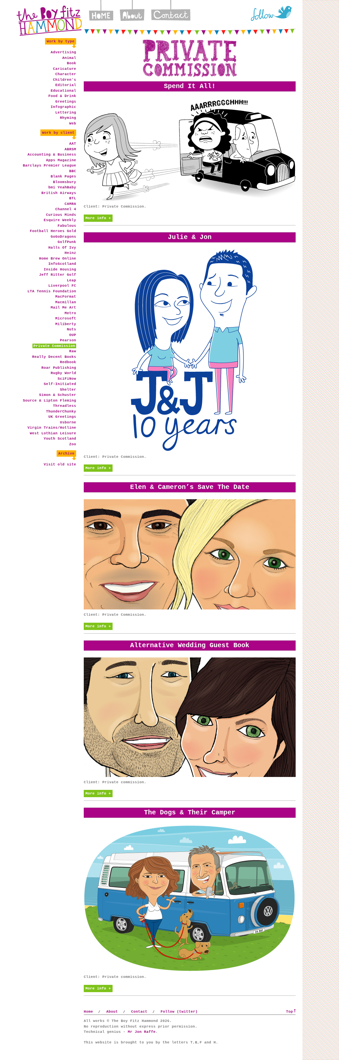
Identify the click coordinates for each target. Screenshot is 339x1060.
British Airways (58, 193)
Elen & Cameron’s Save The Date (189, 487)
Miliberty (65, 324)
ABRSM (70, 149)
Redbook (68, 362)
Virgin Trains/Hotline (51, 428)
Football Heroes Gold (53, 231)
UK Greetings (62, 417)
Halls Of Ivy (62, 248)
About (132, 13)
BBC (72, 171)
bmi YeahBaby (62, 187)
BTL (72, 198)
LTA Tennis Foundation (51, 291)
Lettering (65, 113)
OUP (72, 335)
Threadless (64, 406)
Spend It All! (190, 86)
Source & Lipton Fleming (49, 401)
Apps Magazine (61, 160)
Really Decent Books (54, 357)
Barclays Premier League (49, 166)
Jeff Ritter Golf (57, 275)
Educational (63, 91)
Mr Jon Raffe (142, 1032)
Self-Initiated (60, 384)
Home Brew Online (57, 259)
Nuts (71, 329)
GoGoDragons (63, 237)
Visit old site (60, 464)
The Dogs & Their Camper (189, 812)
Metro (70, 313)
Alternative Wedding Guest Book (189, 645)
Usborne (68, 422)
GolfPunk (67, 242)
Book (71, 63)
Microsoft (65, 318)
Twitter (271, 13)
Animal (69, 58)
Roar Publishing (58, 368)
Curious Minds (61, 215)
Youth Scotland (60, 439)
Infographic (63, 107)
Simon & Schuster (57, 395)
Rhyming (68, 118)
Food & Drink (62, 96)
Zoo (72, 444)
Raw (72, 351)
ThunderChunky (61, 411)
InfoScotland (62, 264)
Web (72, 123)
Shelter (68, 390)
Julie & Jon (190, 237)
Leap (71, 280)
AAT (72, 144)
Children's (64, 80)
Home (101, 13)
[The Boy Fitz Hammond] (50, 20)
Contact (171, 13)
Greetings (65, 102)
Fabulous (67, 226)
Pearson (68, 340)
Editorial (65, 85)
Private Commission (54, 346)
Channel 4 (65, 209)
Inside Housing (60, 269)
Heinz (70, 253)
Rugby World (63, 373)
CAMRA (70, 204)
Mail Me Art (63, 308)
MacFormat (65, 297)
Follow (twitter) (179, 1012)
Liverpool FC (62, 286)
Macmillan (65, 302)
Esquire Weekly (60, 220)
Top (289, 1012)
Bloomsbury (64, 182)
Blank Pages (63, 176)
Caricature (64, 69)
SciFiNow (67, 379)
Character (65, 74)
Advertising (63, 52)
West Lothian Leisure (53, 433)
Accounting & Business (51, 155)
